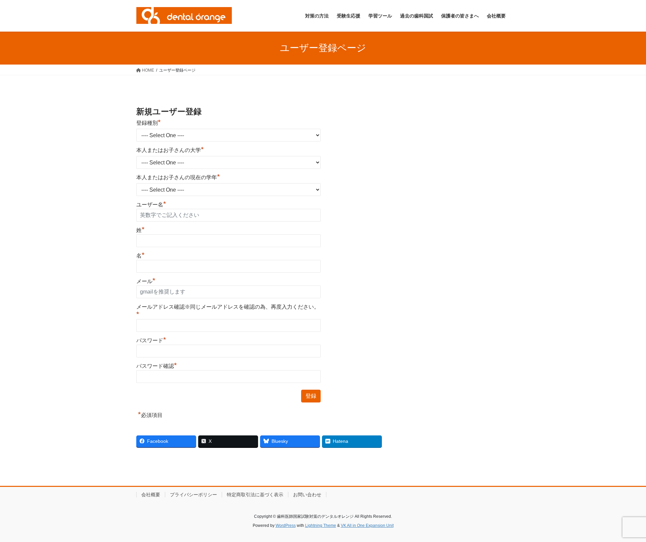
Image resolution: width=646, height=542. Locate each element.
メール (145, 281)
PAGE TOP (625, 520)
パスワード (151, 340)
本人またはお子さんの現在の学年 (178, 177)
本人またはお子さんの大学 (170, 150)
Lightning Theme (320, 525)
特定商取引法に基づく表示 (255, 494)
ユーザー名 (151, 204)
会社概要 (150, 494)
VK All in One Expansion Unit (367, 525)
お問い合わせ (307, 494)
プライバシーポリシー (193, 494)
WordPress (286, 525)
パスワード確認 (156, 366)
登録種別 (148, 123)
